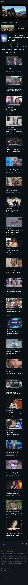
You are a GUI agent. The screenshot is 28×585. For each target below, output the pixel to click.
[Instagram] (22, 544)
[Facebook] (18, 544)
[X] (26, 544)
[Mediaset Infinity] (3, 2)
